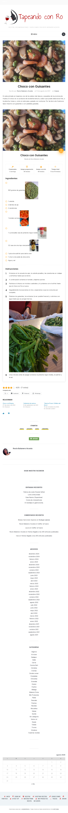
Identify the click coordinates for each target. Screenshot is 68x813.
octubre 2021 (34, 629)
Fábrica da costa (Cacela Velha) (34, 492)
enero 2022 (34, 621)
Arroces (34, 654)
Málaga (34, 689)
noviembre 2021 (34, 627)
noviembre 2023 (34, 567)
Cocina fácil (34, 665)
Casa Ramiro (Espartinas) (34, 497)
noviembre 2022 (34, 594)
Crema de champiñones (34, 500)
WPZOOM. (56, 809)
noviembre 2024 (34, 556)
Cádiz (34, 660)
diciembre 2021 (34, 624)
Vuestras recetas (34, 733)
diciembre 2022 (34, 591)
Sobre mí (34, 719)
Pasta (34, 698)
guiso (37, 429)
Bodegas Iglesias (44, 520)
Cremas (34, 671)
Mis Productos (34, 695)
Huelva (34, 687)
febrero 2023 (34, 586)
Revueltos (34, 708)
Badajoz (34, 657)
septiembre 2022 (34, 600)
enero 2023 (34, 589)
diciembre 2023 (34, 565)
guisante (29, 429)
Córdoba (34, 668)
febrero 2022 (34, 618)
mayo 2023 (34, 578)
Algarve (34, 652)
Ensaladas (34, 676)
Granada (34, 681)
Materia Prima (34, 692)
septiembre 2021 (34, 632)
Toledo (34, 725)
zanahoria (45, 429)
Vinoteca (34, 730)
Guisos (56, 91)
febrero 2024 (34, 559)
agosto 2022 (34, 602)
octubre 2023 (34, 570)
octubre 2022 (34, 597)
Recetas (34, 706)
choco (22, 429)
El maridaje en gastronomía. (34, 503)
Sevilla (34, 714)
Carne (34, 662)
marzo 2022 (34, 616)
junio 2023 (34, 575)
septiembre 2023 (34, 573)
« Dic (33, 784)
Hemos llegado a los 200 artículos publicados (43, 532)
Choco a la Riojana (8, 403)
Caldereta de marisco (29, 403)
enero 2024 (34, 562)
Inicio (8, 796)
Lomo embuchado (34, 495)
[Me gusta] (3, 413)
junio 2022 (34, 608)
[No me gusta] (8, 413)
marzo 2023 (34, 583)
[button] (34, 34)
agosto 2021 (34, 635)
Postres (34, 703)
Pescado (34, 700)
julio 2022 (34, 605)
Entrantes (34, 679)
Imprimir (35, 438)
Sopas (34, 722)
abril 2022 (34, 613)
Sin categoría (34, 716)
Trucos (34, 727)
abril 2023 (34, 581)
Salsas (34, 711)
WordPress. (26, 809)
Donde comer (34, 673)
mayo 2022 (34, 610)
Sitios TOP (15, 799)
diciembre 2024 (34, 554)
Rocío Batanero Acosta (25, 91)
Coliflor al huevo (43, 524)
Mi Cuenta (37, 801)
